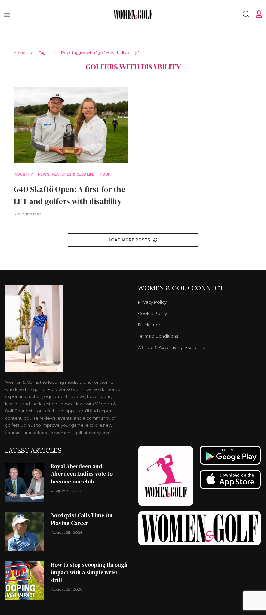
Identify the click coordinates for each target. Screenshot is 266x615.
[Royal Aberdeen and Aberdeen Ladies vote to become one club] (24, 482)
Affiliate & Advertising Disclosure (171, 347)
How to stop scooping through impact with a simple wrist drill (89, 572)
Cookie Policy (152, 313)
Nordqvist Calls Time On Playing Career (82, 519)
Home (19, 52)
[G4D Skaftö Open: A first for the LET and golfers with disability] (71, 125)
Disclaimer (149, 325)
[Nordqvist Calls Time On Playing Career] (24, 531)
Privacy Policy (152, 302)
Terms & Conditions (158, 336)
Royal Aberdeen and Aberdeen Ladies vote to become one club (82, 474)
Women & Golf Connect (181, 288)
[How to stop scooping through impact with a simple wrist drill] (24, 581)
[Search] (246, 14)
